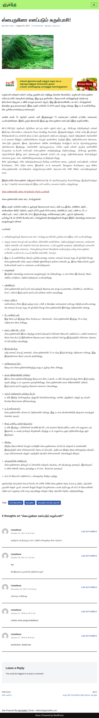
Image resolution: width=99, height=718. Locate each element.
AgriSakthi (22, 710)
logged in (22, 674)
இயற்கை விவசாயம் (52, 26)
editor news (9, 26)
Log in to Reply (89, 532)
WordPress (58, 715)
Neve (37, 715)
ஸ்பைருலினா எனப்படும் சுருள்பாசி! (49, 503)
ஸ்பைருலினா (30, 503)
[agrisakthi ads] (49, 90)
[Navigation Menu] (94, 5)
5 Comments (37, 26)
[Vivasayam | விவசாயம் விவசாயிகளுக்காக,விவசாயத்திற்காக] (9, 5)
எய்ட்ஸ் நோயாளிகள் (15, 503)
